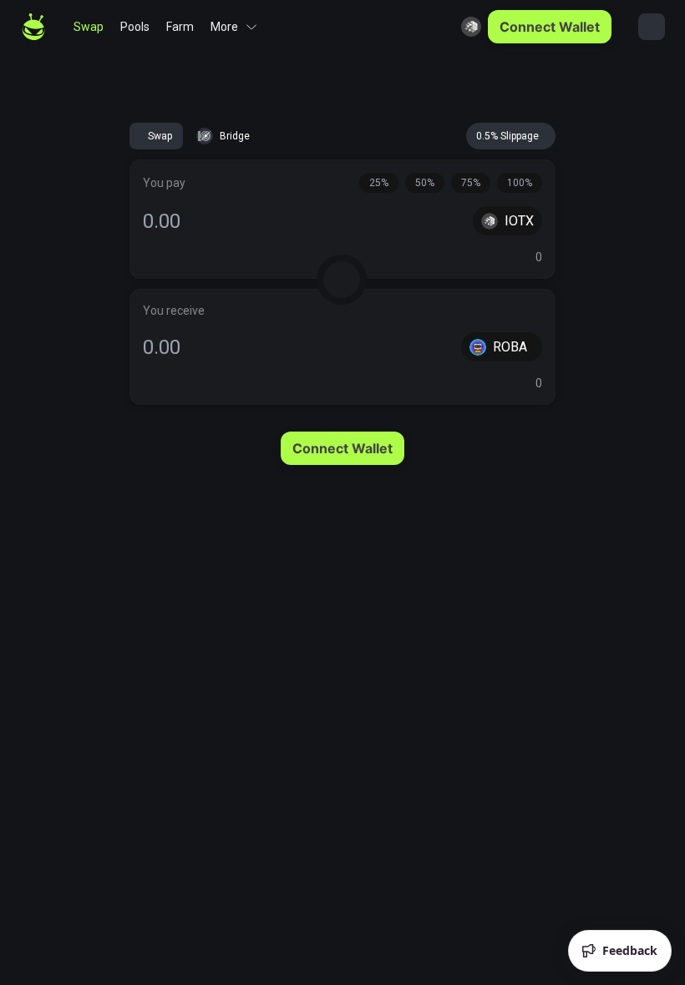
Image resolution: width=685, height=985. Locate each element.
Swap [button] (160, 136)
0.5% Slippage (507, 136)
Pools (135, 26)
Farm (180, 26)
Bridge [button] (235, 136)
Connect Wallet (550, 26)
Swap (89, 26)
